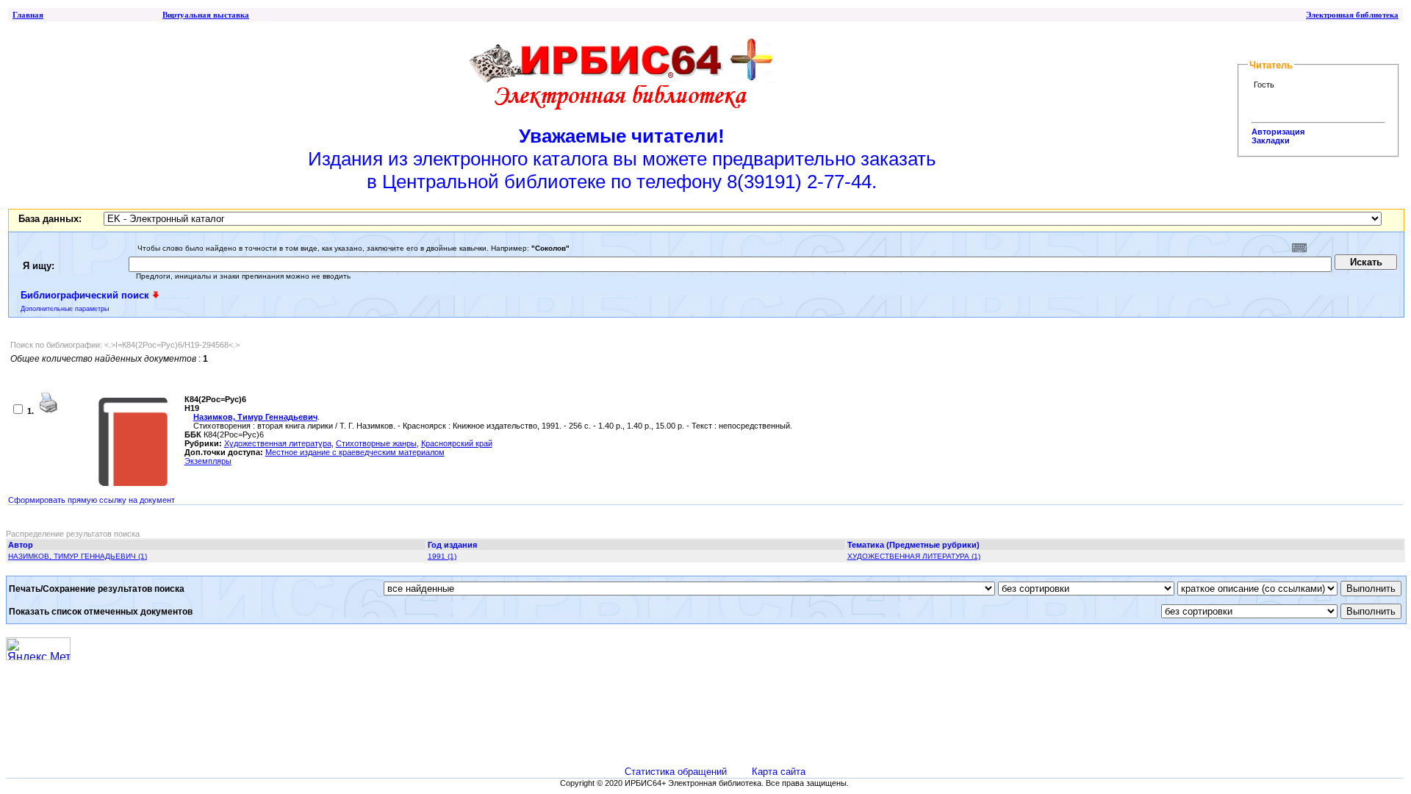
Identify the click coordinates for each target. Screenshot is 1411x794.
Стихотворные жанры (376, 443)
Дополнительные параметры (65, 308)
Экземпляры (207, 461)
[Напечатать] (48, 411)
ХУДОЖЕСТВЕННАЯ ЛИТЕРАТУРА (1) (913, 556)
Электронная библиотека (1352, 14)
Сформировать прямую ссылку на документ (91, 500)
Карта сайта (778, 771)
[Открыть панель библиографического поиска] (155, 294)
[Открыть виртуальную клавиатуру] (1299, 247)
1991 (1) (442, 556)
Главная (27, 14)
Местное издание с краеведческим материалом (355, 452)
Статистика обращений (676, 771)
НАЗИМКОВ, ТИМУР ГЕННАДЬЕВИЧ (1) (77, 556)
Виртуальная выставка (205, 14)
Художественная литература (277, 443)
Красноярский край (456, 443)
